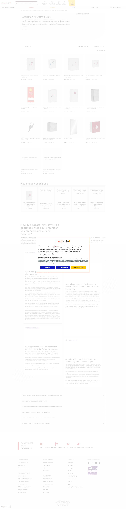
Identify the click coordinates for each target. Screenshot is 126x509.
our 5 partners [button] (56, 246)
